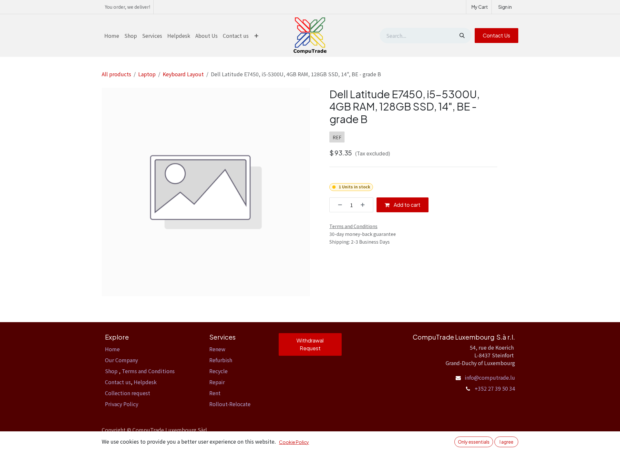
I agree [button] (506, 442)
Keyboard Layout (183, 74)
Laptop (147, 74)
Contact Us (496, 35)
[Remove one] (338, 205)
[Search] (461, 35)
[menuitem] (112, 35)
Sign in (505, 7)
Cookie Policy (294, 442)
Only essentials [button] (474, 442)
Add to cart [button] (406, 204)
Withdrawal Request (310, 344)
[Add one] (365, 205)
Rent (215, 393)
